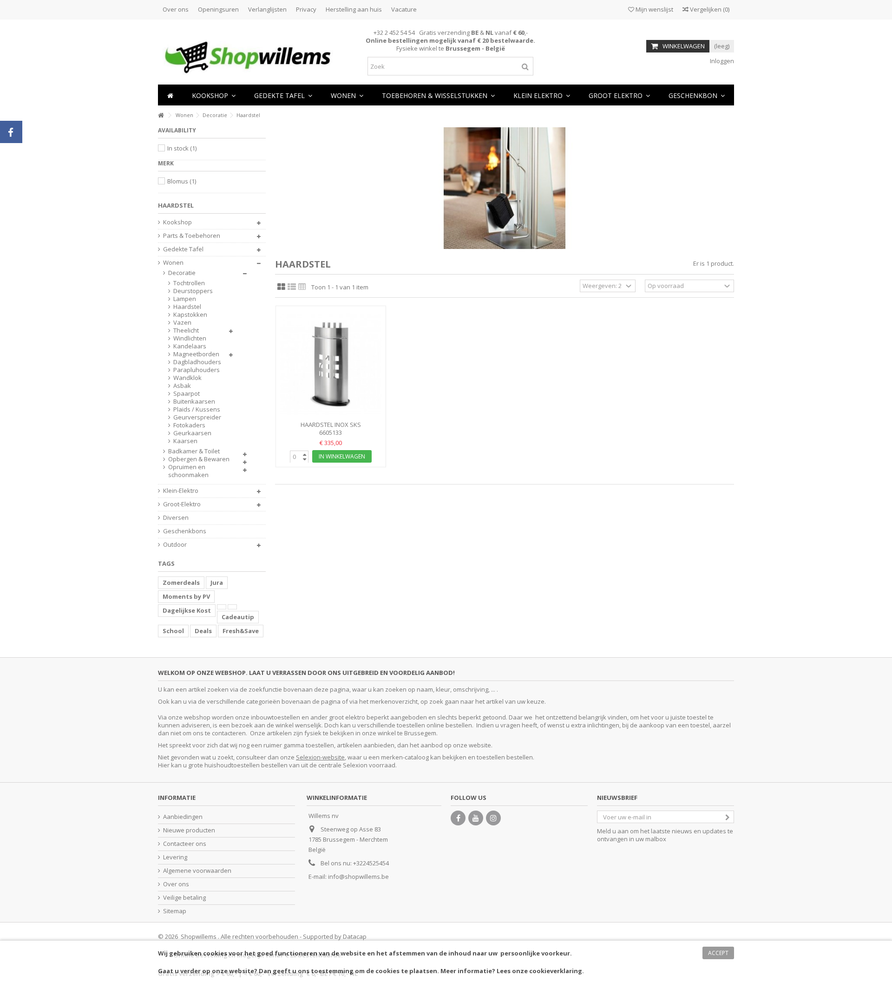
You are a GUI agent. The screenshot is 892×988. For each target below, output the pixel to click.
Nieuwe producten (189, 830)
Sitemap (174, 911)
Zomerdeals (181, 582)
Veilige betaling (184, 898)
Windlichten (189, 338)
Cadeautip (238, 617)
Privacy (306, 9)
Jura (216, 582)
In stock (182, 148)
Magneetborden (196, 354)
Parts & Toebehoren (191, 236)
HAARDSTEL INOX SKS (331, 424)
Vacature (404, 9)
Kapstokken (190, 315)
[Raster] (281, 287)
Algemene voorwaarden (197, 871)
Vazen (182, 323)
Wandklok (187, 378)
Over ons (176, 9)
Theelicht (186, 330)
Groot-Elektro (182, 504)
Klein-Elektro (180, 491)
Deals (203, 631)
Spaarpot (186, 394)
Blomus (181, 181)
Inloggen (721, 61)
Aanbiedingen (183, 817)
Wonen (173, 263)
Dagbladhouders (197, 362)
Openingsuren (218, 9)
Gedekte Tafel (183, 249)
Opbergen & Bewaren (199, 459)
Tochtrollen (189, 283)
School (173, 631)
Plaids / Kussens (196, 409)
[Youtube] (475, 818)
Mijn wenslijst (653, 9)
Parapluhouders (196, 370)
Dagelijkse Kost (187, 610)
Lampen (184, 299)
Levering (175, 857)
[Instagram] (493, 818)
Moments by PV (186, 596)
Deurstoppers (193, 291)
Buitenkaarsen (194, 402)
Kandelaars (189, 346)
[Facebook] (458, 818)
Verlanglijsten (267, 9)
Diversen (176, 518)
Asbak (182, 386)
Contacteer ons (184, 844)
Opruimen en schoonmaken (188, 471)
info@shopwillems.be (358, 876)
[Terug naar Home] (161, 115)
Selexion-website (320, 757)
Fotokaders (189, 425)
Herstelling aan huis (354, 9)
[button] (347, 95)
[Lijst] (292, 287)
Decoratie (182, 273)
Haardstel (187, 307)
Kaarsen (185, 441)
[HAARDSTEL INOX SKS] (330, 364)
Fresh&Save (241, 631)
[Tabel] (302, 287)
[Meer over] (221, 606)
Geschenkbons (184, 531)
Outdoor (175, 545)
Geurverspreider (197, 417)
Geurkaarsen (192, 433)
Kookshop (177, 222)
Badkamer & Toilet (194, 451)
